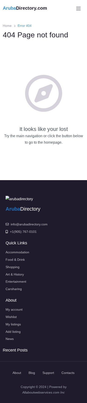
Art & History (15, 274)
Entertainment (16, 281)
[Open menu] (78, 8)
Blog (32, 373)
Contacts (67, 373)
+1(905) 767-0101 (23, 231)
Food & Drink (15, 259)
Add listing (13, 331)
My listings (13, 324)
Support (48, 373)
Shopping (12, 267)
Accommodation (17, 252)
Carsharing (14, 289)
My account (14, 309)
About (17, 373)
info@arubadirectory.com (29, 224)
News (10, 339)
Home (7, 25)
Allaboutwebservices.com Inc (43, 392)
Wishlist (11, 317)
